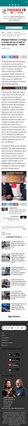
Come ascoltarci (5, 337)
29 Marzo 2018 (6, 48)
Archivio (3, 335)
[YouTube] (15, 4)
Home (3, 333)
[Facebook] (9, 4)
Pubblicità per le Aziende (7, 342)
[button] (26, 1)
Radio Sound (4, 345)
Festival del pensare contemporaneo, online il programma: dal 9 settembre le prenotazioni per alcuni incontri (18, 295)
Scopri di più (7, 406)
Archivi (3, 232)
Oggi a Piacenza (14, 316)
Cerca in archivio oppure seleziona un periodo (13, 227)
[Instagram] (18, 4)
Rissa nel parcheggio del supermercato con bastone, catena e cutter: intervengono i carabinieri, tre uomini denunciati (18, 271)
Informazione (5, 340)
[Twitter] (12, 4)
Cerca (24, 228)
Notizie (9, 32)
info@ (9, 405)
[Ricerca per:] (14, 27)
